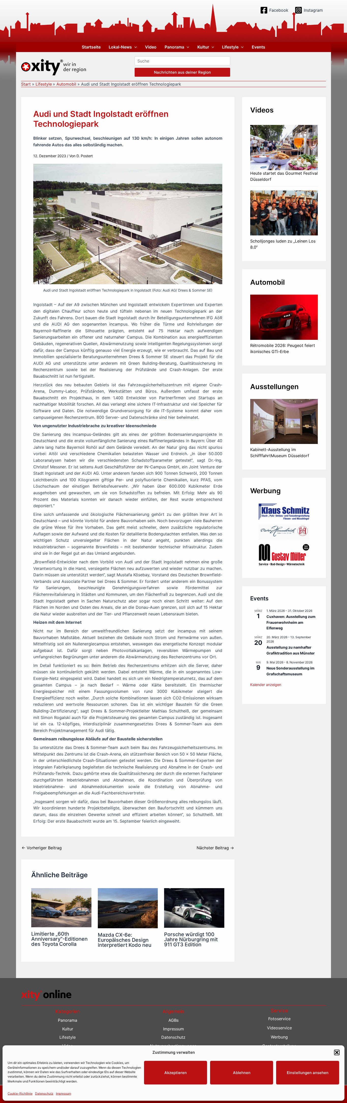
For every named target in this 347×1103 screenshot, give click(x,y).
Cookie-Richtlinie (20, 1093)
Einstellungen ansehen (307, 1072)
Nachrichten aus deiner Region (182, 72)
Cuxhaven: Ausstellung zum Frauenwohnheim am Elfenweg (291, 622)
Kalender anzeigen (265, 684)
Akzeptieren (175, 1072)
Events (258, 47)
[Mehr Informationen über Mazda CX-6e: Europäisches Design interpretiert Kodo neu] (128, 907)
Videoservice (279, 1027)
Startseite (91, 47)
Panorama (174, 47)
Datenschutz (44, 1093)
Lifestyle (230, 47)
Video (150, 47)
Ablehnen (241, 1072)
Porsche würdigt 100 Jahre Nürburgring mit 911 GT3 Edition (191, 939)
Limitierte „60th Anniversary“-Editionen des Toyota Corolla (59, 939)
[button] (336, 1052)
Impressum (63, 1093)
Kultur (203, 47)
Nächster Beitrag (215, 848)
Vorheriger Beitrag (42, 848)
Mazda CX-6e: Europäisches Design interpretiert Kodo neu (124, 940)
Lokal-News (120, 47)
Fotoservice (279, 1018)
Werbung (279, 1037)
